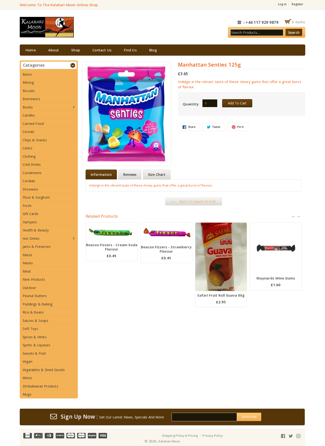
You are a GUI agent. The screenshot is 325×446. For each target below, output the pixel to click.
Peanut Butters (35, 296)
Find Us (130, 50)
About (53, 50)
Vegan (27, 361)
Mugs (27, 394)
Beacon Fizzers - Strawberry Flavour (166, 249)
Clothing (29, 156)
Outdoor (29, 287)
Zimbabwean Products (40, 386)
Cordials (29, 181)
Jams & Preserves (37, 246)
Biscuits (29, 90)
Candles (29, 115)
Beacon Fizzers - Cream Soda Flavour (111, 247)
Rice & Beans (33, 312)
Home (30, 50)
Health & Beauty (36, 230)
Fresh (27, 205)
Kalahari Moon (169, 441)
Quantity (191, 104)
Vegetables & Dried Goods (44, 370)
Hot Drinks (31, 238)
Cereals (28, 131)
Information (101, 174)
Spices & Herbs (35, 337)
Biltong (28, 82)
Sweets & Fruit (34, 353)
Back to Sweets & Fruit (197, 201)
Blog (153, 50)
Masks (28, 263)
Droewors (31, 189)
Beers (27, 74)
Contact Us (102, 50)
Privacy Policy (212, 435)
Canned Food (33, 123)
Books (28, 107)
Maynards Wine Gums (275, 278)
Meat (27, 271)
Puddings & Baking (37, 304)
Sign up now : (79, 416)
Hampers (30, 222)
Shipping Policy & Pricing (180, 435)
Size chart (157, 174)
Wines (27, 378)
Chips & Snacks (35, 140)
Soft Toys (30, 328)
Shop (75, 50)
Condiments (32, 173)
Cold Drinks (32, 164)
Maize (27, 255)
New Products (34, 279)
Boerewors (31, 99)
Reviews (129, 174)
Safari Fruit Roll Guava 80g (221, 295)
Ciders (27, 148)
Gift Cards (30, 213)
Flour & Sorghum (36, 197)
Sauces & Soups (35, 320)
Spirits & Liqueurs (36, 345)
